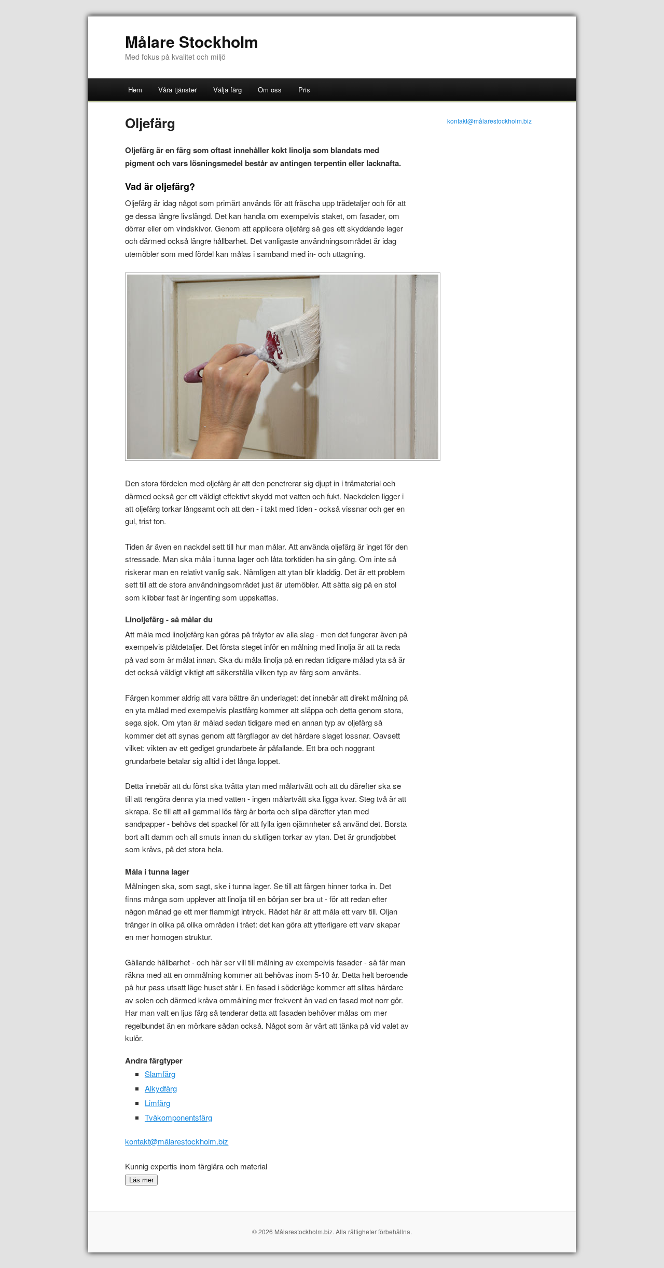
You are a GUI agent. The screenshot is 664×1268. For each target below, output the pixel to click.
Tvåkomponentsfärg (178, 1117)
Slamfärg (160, 1073)
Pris (304, 89)
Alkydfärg (161, 1088)
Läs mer (141, 1180)
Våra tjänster (177, 89)
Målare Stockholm (191, 41)
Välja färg (227, 89)
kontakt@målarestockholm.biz (176, 1141)
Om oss (270, 89)
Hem (135, 89)
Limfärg (157, 1102)
